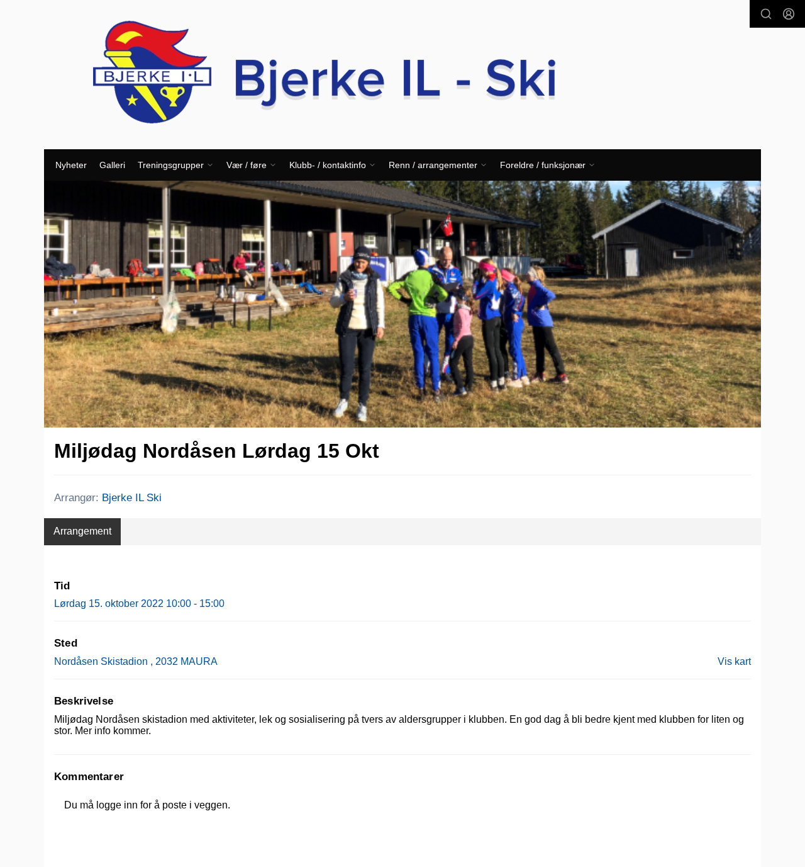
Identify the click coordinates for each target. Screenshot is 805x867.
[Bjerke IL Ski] (402, 74)
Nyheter (71, 165)
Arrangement (82, 531)
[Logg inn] (788, 14)
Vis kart (734, 661)
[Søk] (766, 14)
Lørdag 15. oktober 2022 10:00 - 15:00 (139, 603)
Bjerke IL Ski (132, 498)
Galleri (112, 165)
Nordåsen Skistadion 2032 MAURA (136, 661)
